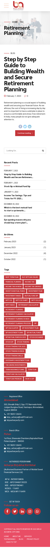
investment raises (13, 296)
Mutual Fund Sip (31, 296)
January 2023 (10, 247)
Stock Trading (23, 342)
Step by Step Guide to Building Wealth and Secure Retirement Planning (24, 74)
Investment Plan (35, 291)
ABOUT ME (17, 536)
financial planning (13, 282)
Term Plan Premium (14, 379)
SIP (35, 323)
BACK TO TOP (11, 542)
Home (15, 22)
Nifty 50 (9, 300)
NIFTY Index (10, 305)
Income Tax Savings (33, 286)
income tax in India (13, 286)
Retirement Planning (14, 310)
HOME (6, 536)
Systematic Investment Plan (17, 360)
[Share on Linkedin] (29, 126)
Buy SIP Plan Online (30, 277)
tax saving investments (15, 365)
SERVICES (28, 536)
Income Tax (29, 282)
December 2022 (10, 253)
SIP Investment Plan (30, 328)
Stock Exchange (36, 337)
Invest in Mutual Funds (15, 291)
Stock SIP (9, 342)
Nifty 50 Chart (22, 300)
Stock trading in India (15, 351)
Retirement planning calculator (19, 314)
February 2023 (10, 241)
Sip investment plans (14, 333)
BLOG (21, 539)
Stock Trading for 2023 (15, 346)
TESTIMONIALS (9, 539)
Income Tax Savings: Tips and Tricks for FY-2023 (17, 197)
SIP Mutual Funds (34, 333)
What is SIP (29, 379)
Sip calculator (12, 328)
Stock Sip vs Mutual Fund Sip (17, 186)
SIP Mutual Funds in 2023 (16, 337)
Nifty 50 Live (36, 300)
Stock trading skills (14, 356)
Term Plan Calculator (15, 374)
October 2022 (9, 259)
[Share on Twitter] (25, 126)
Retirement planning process (18, 323)
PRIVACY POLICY (33, 539)
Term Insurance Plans (15, 370)
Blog (13, 53)
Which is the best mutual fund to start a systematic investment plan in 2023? (18, 209)
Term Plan (32, 370)
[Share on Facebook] (20, 126)
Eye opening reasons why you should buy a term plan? (17, 221)
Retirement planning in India (17, 319)
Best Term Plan (12, 277)
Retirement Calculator (28, 305)
